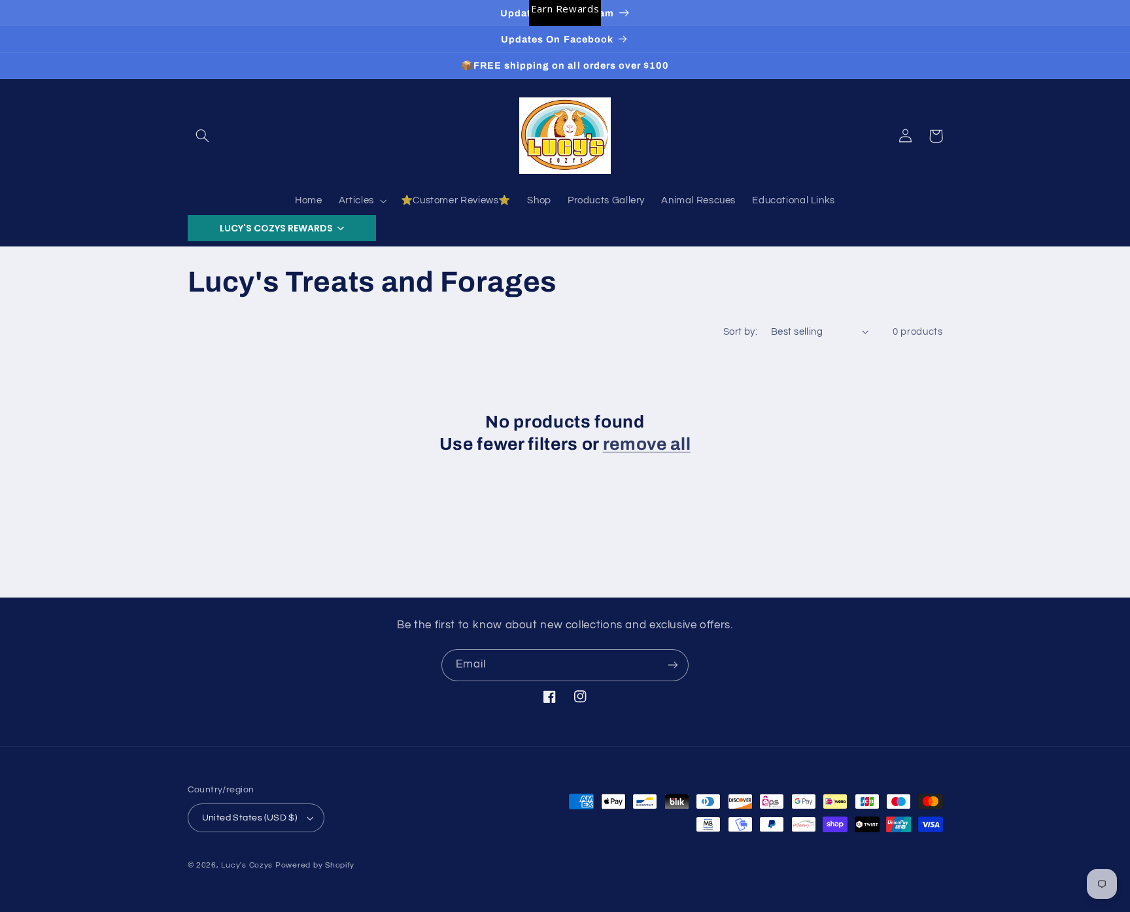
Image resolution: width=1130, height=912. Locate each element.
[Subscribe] (673, 665)
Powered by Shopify (314, 865)
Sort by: (740, 332)
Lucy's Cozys (247, 865)
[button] (203, 136)
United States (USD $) (250, 817)
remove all (647, 444)
